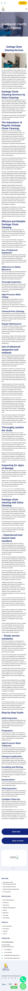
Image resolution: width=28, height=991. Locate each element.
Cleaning (5, 910)
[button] (3, 857)
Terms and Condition (7, 926)
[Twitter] (5, 978)
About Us (5, 933)
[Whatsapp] (23, 986)
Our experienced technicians (8, 488)
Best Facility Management (8, 900)
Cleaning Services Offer (8, 882)
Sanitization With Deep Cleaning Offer (11, 889)
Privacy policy (6, 928)
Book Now (22, 2)
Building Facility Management (9, 907)
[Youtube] (12, 978)
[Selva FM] (3, 9)
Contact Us (5, 931)
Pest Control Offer (7, 891)
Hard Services (6, 905)
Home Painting (6, 917)
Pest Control (5, 915)
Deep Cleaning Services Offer (9, 886)
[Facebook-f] (2, 978)
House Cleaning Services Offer (9, 884)
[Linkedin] (15, 978)
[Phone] (23, 979)
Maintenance (5, 912)
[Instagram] (8, 978)
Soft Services (6, 902)
